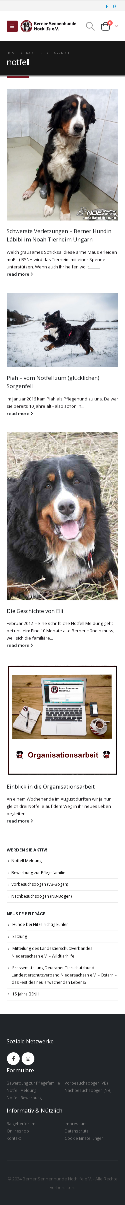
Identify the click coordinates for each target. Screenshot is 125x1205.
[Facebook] (106, 6)
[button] (12, 26)
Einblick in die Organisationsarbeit (51, 786)
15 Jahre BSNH (25, 994)
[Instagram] (114, 6)
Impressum (76, 1123)
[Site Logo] (48, 26)
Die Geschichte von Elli (35, 611)
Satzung (19, 936)
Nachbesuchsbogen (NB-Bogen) (41, 896)
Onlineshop (18, 1130)
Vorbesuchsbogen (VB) (86, 1083)
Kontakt (14, 1138)
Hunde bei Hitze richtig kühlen (40, 924)
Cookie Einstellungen (84, 1138)
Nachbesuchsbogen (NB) (88, 1090)
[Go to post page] (62, 155)
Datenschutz (76, 1130)
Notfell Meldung (26, 860)
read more (18, 274)
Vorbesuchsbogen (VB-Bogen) (39, 884)
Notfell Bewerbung (24, 1097)
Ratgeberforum (21, 1123)
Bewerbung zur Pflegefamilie (38, 872)
